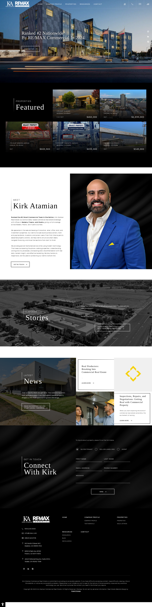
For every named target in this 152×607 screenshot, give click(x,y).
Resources (85, 4)
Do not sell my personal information (95, 592)
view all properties (74, 160)
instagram (148, 31)
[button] (2, 604)
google (148, 42)
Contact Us (29, 49)
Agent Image (76, 593)
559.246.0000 (30, 531)
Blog (64, 540)
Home (40, 4)
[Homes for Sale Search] (125, 4)
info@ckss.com (31, 535)
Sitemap (79, 592)
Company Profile (54, 4)
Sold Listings (122, 526)
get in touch (19, 264)
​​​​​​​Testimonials (89, 526)
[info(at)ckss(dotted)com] (140, 4)
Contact (98, 4)
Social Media (67, 543)
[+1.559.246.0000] (132, 4)
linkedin (148, 37)
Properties (70, 4)
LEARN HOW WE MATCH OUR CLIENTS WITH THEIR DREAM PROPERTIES (111, 330)
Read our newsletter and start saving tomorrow (34, 409)
